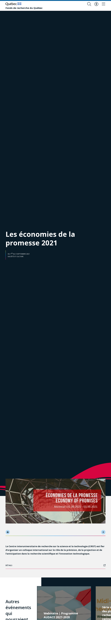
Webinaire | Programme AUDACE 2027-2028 (61, 615)
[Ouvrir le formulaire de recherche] (89, 4)
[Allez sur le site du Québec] (13, 4)
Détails (9, 565)
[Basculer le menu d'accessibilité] (96, 4)
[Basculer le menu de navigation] (103, 4)
